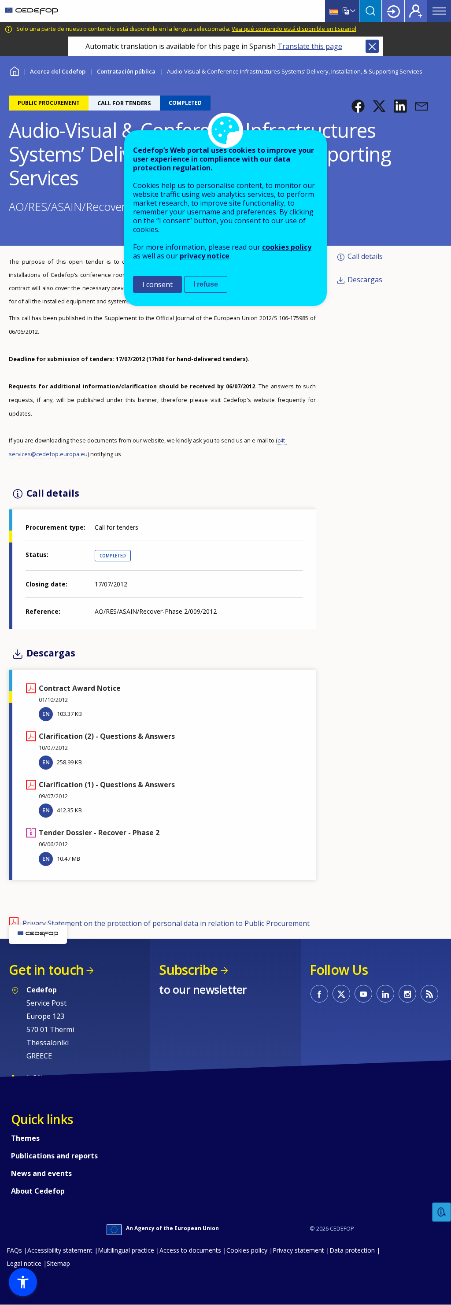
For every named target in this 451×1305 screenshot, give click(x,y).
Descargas (364, 279)
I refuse (205, 284)
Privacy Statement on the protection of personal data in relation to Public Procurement (166, 923)
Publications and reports (54, 1156)
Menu (439, 11)
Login (393, 11)
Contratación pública (126, 71)
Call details (365, 256)
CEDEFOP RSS (429, 994)
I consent (157, 284)
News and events (41, 1173)
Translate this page (309, 46)
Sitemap (58, 1263)
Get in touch (46, 970)
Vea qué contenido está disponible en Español (294, 29)
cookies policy (286, 247)
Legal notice (24, 1263)
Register (416, 11)
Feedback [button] (442, 1212)
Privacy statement (298, 1250)
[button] (358, 106)
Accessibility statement (59, 1250)
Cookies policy (246, 1250)
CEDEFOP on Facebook (319, 994)
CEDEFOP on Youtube (363, 994)
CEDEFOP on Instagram (407, 994)
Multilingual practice (126, 1250)
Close (372, 46)
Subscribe (188, 970)
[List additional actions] (352, 11)
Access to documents (190, 1250)
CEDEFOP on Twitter (341, 994)
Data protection (352, 1250)
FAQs (14, 1250)
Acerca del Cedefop (57, 71)
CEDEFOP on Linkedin (385, 994)
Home (14, 70)
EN (46, 714)
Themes (25, 1138)
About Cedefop (38, 1191)
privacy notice (204, 256)
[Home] (31, 11)
